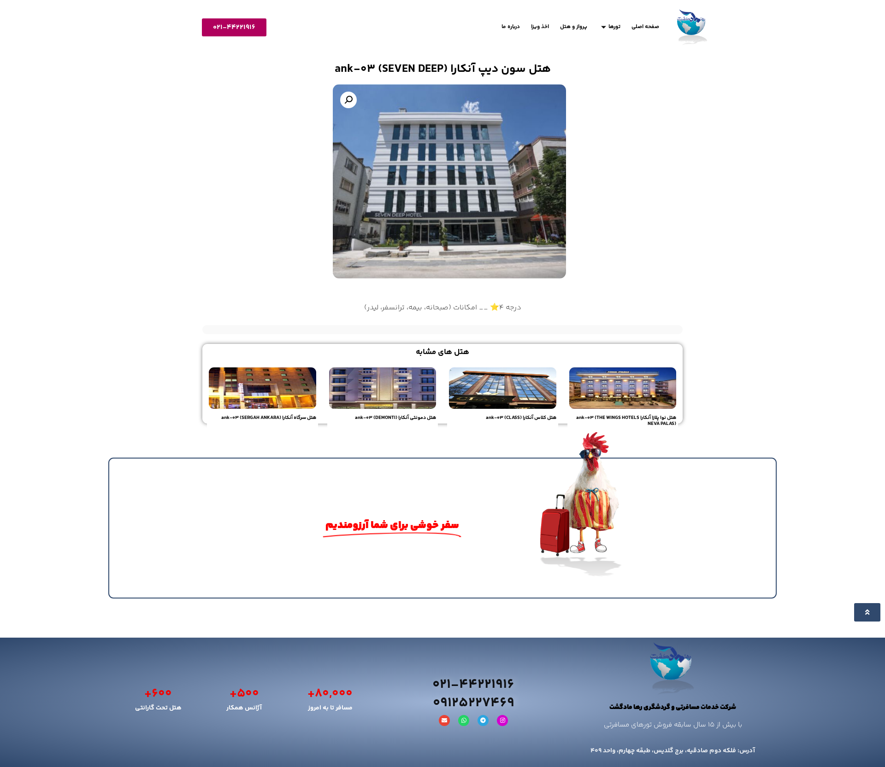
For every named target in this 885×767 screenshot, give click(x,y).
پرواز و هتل (573, 27)
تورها (614, 27)
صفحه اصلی (645, 27)
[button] (348, 100)
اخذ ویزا (540, 27)
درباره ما (511, 27)
